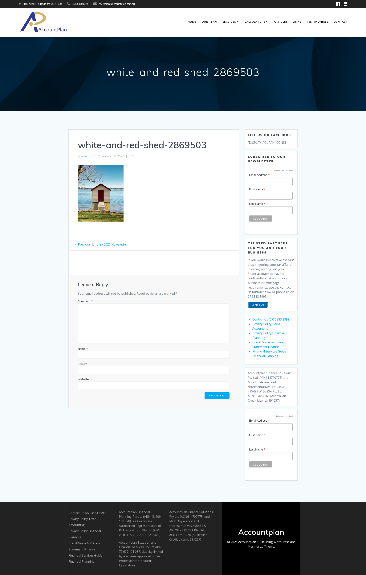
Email (82, 364)
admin (85, 156)
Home (192, 21)
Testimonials (317, 21)
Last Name (257, 204)
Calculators (255, 21)
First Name (257, 189)
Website (83, 379)
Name (83, 349)
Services (229, 21)
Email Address (259, 175)
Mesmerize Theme (261, 546)
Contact (340, 21)
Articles (281, 21)
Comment (85, 301)
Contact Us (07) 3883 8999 (270, 319)
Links (297, 21)
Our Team (209, 21)
